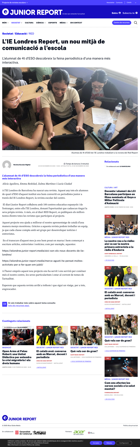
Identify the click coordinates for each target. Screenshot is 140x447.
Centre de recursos (122, 22)
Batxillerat (41, 367)
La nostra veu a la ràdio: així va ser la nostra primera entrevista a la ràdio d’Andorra (120, 245)
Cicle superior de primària (81, 361)
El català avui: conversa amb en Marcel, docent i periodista (51, 354)
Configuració (124, 443)
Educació (21, 33)
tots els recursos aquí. (18, 305)
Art (116, 188)
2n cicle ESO (110, 399)
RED (31, 33)
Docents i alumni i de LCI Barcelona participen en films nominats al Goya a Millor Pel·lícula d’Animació (120, 197)
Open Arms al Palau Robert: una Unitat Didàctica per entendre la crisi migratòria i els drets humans (17, 357)
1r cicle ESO (110, 260)
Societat (7, 33)
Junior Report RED (55, 348)
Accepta (96, 443)
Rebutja (109, 443)
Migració (6, 348)
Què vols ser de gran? (84, 351)
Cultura (109, 188)
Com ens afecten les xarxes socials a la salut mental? (120, 385)
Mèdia (107, 237)
